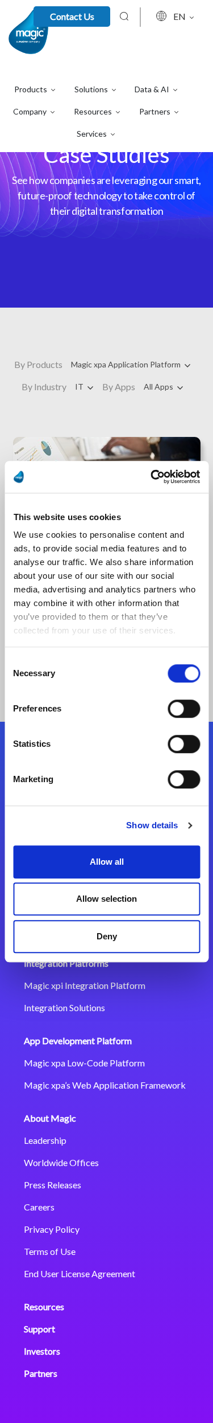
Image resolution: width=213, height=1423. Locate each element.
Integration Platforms (66, 963)
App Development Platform (78, 1040)
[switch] (184, 709)
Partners (40, 1373)
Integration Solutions (64, 1007)
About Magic (50, 1118)
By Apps (118, 386)
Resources (44, 1306)
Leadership (45, 1140)
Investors (42, 1351)
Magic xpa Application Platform (126, 364)
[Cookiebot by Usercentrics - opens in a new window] (151, 476)
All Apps (159, 386)
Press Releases (52, 1184)
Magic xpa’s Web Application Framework (105, 1084)
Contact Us (72, 16)
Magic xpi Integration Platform (84, 985)
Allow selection (106, 898)
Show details (152, 825)
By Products (38, 364)
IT (80, 386)
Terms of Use (50, 1251)
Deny (107, 936)
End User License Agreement (79, 1273)
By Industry (44, 386)
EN (180, 16)
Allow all (107, 861)
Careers (39, 1206)
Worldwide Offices (61, 1162)
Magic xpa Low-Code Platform (84, 1062)
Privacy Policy (52, 1229)
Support (39, 1328)
